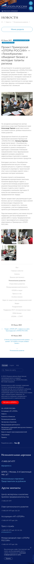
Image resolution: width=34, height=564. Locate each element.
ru (31, 8)
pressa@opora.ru (6, 532)
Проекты (4, 437)
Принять (8, 558)
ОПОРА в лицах (17, 290)
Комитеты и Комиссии (8, 416)
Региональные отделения (12, 479)
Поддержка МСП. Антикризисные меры (17, 310)
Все (17, 267)
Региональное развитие (21, 22)
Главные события (17, 271)
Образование (5, 434)
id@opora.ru (6, 466)
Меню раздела (17, 29)
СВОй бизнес (17, 313)
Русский (4, 365)
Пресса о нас (17, 294)
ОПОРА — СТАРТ (17, 316)
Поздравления (17, 307)
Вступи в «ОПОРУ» (10, 402)
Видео (17, 303)
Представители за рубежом (13, 481)
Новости (8, 22)
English (12, 365)
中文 (17, 365)
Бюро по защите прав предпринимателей (17, 300)
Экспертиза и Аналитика (8, 422)
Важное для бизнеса (17, 277)
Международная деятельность (17, 287)
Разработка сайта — (9, 443)
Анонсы (17, 274)
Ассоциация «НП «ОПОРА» (9, 411)
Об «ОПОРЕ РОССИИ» (8, 408)
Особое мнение (17, 297)
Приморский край (8, 42)
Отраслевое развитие (17, 284)
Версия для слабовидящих (11, 11)
